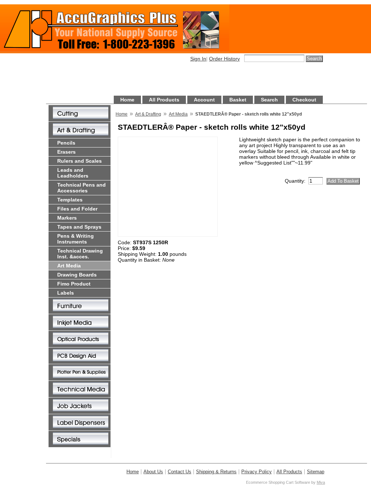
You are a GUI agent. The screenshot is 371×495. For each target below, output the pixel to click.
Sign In (198, 59)
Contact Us (179, 471)
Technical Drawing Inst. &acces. (80, 253)
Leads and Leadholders (72, 173)
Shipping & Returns (216, 471)
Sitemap (315, 471)
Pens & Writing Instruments (75, 239)
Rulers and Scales (79, 161)
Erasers (66, 152)
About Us (153, 471)
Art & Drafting (148, 114)
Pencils (66, 143)
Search (269, 100)
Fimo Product (74, 284)
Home (127, 100)
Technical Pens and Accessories (81, 188)
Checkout (304, 100)
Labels (65, 293)
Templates (70, 200)
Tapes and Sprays (79, 227)
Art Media (69, 266)
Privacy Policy (256, 471)
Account (204, 100)
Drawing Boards (77, 275)
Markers (67, 218)
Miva (321, 482)
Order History (224, 59)
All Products (164, 100)
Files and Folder (77, 209)
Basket (237, 100)
